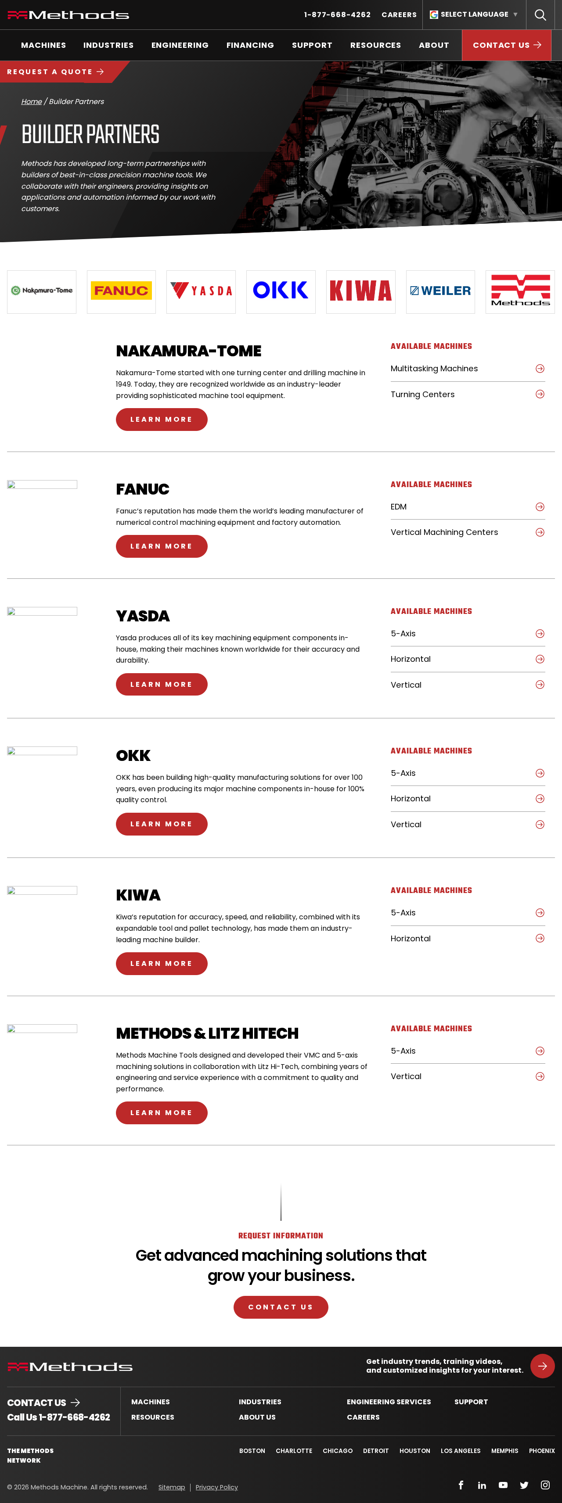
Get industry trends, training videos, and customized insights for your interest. (444, 1366)
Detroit (376, 1451)
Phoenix (542, 1451)
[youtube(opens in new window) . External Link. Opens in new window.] (503, 1485)
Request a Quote (50, 72)
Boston (252, 1451)
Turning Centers (438, 397)
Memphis (505, 1451)
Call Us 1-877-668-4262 (58, 1417)
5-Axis (419, 637)
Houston (415, 1451)
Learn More (169, 419)
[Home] (68, 15)
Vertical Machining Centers (460, 535)
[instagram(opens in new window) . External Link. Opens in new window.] (545, 1485)
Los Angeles (461, 1451)
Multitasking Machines (450, 371)
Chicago (338, 1451)
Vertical (422, 688)
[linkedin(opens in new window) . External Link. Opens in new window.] (482, 1485)
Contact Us (281, 1307)
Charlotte (294, 1451)
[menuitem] (337, 14)
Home (31, 102)
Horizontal (426, 662)
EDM (414, 510)
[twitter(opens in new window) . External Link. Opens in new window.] (524, 1485)
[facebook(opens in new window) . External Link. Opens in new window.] (461, 1485)
